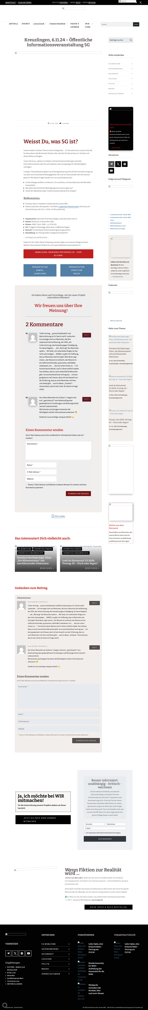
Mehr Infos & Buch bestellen (108, 907)
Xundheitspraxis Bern (15, 978)
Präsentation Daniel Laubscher (40, 270)
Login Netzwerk (25, 2)
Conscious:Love (13, 981)
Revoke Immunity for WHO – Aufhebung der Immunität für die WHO (96, 968)
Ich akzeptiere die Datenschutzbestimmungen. (103, 833)
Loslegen (112, 79)
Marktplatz (10, 2)
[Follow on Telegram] (111, 164)
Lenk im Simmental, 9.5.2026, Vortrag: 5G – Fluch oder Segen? (80, 562)
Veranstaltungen (43, 549)
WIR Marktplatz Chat (118, 226)
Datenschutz (18, 1007)
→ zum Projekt (115, 148)
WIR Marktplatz (116, 223)
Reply (86, 335)
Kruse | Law (11, 972)
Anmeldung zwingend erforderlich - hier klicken (58, 254)
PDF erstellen (59, 516)
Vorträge (63, 2)
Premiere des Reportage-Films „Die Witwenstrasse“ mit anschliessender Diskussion (34, 560)
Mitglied (92, 2)
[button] (5, 1005)
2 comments (65, 123)
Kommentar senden (78, 493)
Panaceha (11, 975)
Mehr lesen (46, 568)
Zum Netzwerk (118, 277)
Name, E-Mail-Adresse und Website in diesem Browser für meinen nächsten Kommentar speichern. (54, 735)
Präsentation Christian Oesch (77, 270)
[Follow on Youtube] (111, 171)
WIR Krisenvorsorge (117, 228)
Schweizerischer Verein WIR (120, 214)
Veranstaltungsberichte (30, 553)
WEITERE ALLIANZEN (14, 984)
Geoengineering (115, 69)
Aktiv (78, 2)
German (123, 1)
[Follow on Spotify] (125, 164)
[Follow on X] (141, 2)
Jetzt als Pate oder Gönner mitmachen (40, 820)
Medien (111, 89)
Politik (111, 84)
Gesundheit (113, 74)
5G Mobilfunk (24, 549)
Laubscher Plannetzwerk (69, 206)
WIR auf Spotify (116, 321)
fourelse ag (139, 1007)
